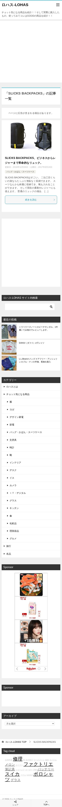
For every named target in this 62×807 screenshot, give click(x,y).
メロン (10, 764)
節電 (12, 424)
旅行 (8, 546)
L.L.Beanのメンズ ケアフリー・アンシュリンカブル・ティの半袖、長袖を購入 (38, 360)
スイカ (12, 774)
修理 (17, 758)
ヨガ (12, 409)
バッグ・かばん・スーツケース (20, 172)
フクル (23, 775)
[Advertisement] (31, 51)
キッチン (14, 508)
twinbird (30, 775)
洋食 (35, 770)
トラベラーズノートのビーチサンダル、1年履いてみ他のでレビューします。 (38, 328)
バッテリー (46, 769)
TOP (15, 742)
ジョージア (20, 770)
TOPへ (46, 805)
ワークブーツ (39, 760)
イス (12, 478)
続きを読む (31, 199)
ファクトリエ (38, 764)
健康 (47, 760)
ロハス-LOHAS (15, 5)
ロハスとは (12, 386)
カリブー (19, 765)
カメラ (13, 485)
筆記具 (10, 769)
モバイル (53, 760)
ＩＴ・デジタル (18, 493)
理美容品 (14, 531)
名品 (8, 553)
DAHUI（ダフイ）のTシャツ (31, 343)
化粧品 (13, 523)
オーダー (29, 770)
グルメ (13, 538)
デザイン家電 (16, 417)
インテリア (15, 462)
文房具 (13, 440)
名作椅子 (29, 760)
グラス (13, 500)
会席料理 (8, 760)
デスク (13, 470)
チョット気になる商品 (17, 394)
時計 (12, 447)
